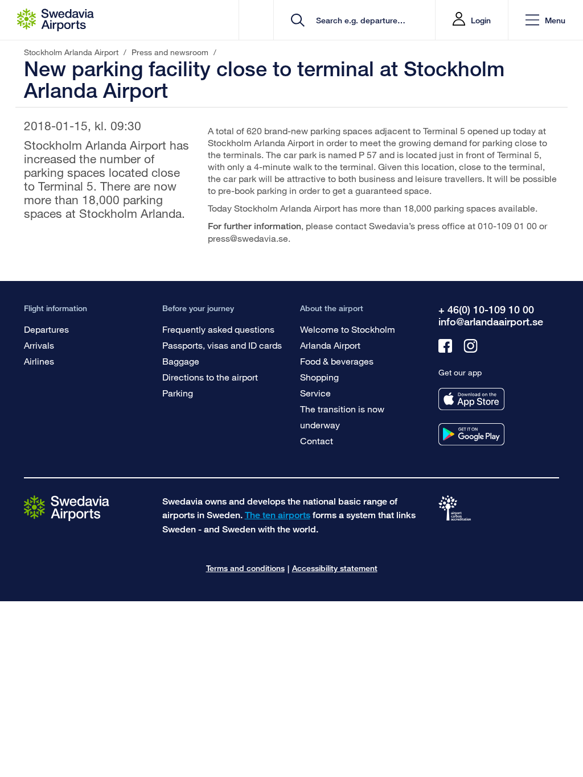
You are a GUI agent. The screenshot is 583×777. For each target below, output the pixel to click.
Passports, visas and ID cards (222, 345)
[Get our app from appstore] (471, 399)
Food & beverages (336, 361)
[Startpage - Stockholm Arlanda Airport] (55, 20)
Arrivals (39, 345)
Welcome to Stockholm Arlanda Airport (347, 337)
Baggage (180, 361)
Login (481, 20)
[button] (545, 20)
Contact (316, 440)
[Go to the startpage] (66, 507)
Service (315, 392)
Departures (46, 329)
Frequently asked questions (218, 329)
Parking (177, 392)
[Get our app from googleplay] (471, 434)
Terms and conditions (245, 568)
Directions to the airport (210, 376)
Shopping (319, 376)
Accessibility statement (334, 568)
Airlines (39, 361)
